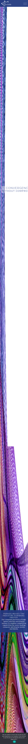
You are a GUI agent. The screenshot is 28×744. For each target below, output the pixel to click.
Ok (14, 741)
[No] (26, 738)
